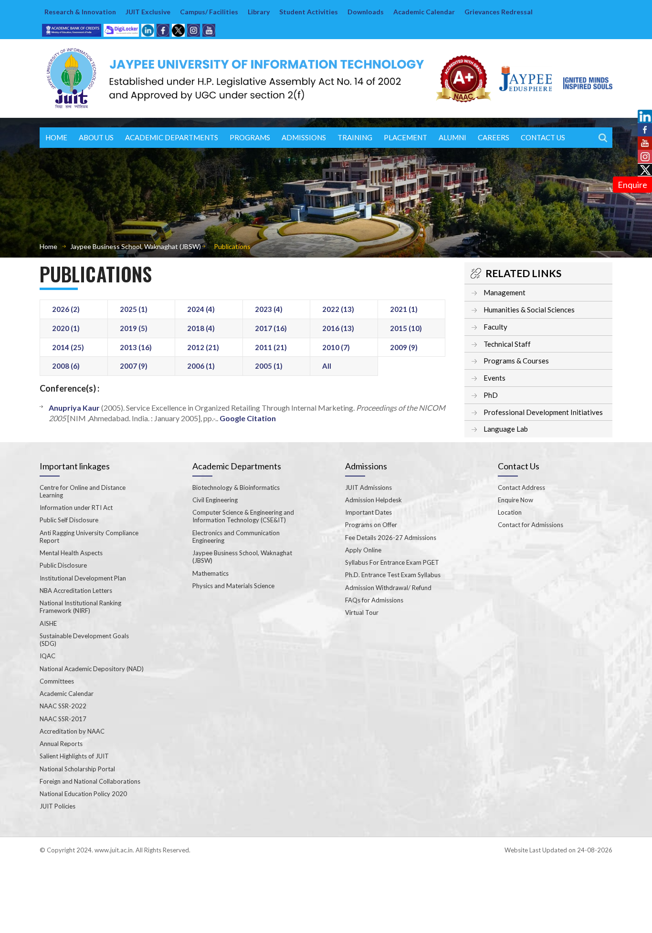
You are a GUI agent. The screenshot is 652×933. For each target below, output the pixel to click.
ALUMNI (452, 137)
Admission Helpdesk (373, 500)
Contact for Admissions (530, 525)
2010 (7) (336, 347)
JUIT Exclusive (148, 12)
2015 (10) (406, 328)
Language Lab (506, 429)
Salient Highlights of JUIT (74, 756)
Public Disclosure (63, 565)
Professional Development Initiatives (543, 412)
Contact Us (543, 137)
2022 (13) (338, 309)
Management (505, 292)
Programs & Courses (516, 360)
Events (494, 377)
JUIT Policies (57, 806)
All (326, 366)
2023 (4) (269, 309)
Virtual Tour (362, 612)
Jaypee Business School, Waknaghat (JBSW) (135, 246)
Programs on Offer (371, 525)
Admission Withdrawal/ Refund (388, 587)
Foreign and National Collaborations (90, 781)
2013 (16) (136, 347)
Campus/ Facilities (209, 12)
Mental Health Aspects (71, 553)
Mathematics (210, 573)
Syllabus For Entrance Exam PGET (392, 562)
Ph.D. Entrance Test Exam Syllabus (393, 575)
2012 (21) (203, 347)
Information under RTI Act (76, 507)
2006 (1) (201, 366)
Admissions (304, 137)
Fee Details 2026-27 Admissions (390, 537)
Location (510, 512)
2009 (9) (404, 347)
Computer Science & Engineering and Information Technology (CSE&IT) (243, 516)
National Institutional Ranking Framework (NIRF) (80, 606)
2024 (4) (201, 309)
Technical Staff (507, 344)
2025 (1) (133, 309)
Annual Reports (61, 743)
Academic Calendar (424, 12)
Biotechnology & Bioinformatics (236, 487)
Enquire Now (515, 500)
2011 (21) (271, 347)
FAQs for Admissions (374, 600)
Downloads (365, 12)
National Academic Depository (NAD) (92, 669)
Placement (405, 137)
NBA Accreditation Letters (76, 590)
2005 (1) (269, 366)
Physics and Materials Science (233, 586)
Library (259, 12)
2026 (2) (66, 309)
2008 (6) (66, 366)
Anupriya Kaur (74, 407)
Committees (57, 681)
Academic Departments (171, 137)
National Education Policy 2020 (83, 794)
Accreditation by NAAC (72, 731)
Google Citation (248, 418)
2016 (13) (338, 328)
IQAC (47, 656)
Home (56, 137)
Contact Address (521, 487)
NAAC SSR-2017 (63, 719)
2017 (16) (271, 328)
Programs (250, 137)
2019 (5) (133, 328)
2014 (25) (68, 347)
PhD (491, 395)
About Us (96, 137)
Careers (493, 137)
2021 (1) (404, 309)
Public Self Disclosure (69, 520)
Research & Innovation (80, 12)
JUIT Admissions (368, 487)
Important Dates (368, 512)
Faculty (495, 326)
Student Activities (308, 12)
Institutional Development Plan (83, 578)
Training (354, 137)
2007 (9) (133, 366)
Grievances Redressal (498, 12)
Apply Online (363, 550)
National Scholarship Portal (77, 769)
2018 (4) (201, 328)
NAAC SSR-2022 (63, 706)
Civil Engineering (215, 500)
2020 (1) (66, 328)
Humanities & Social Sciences (529, 309)
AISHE (48, 623)
